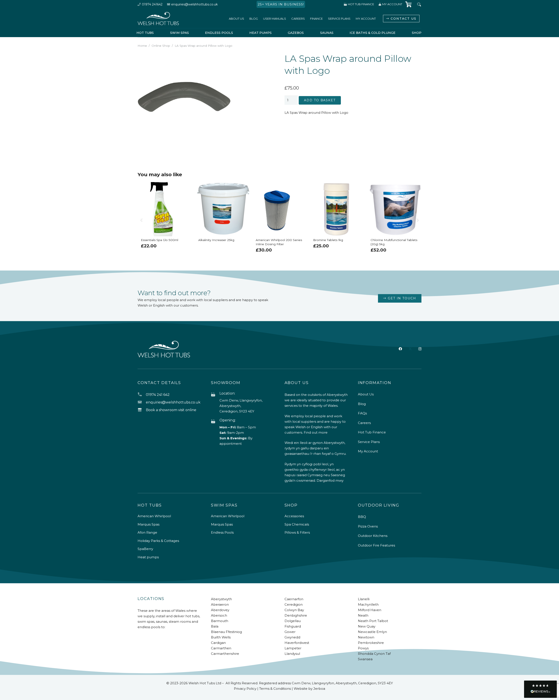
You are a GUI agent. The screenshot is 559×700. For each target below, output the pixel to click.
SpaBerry (145, 549)
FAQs (362, 413)
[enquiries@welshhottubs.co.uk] (142, 402)
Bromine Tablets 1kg (328, 240)
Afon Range (147, 532)
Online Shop (161, 45)
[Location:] (215, 394)
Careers (364, 423)
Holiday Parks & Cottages (158, 541)
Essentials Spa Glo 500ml (159, 240)
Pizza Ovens (368, 526)
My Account (368, 451)
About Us (366, 394)
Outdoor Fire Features (376, 545)
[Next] (417, 220)
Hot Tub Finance (372, 432)
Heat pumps (148, 557)
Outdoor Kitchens (372, 536)
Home (142, 45)
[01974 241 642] (142, 394)
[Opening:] (215, 421)
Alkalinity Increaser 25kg (216, 240)
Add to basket (320, 100)
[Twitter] (410, 349)
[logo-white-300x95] (158, 18)
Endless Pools (222, 532)
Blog (362, 404)
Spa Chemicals (297, 524)
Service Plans (369, 442)
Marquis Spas (148, 524)
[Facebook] (400, 348)
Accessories (294, 516)
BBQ (362, 517)
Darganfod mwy (330, 480)
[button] (268, 59)
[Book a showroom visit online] (142, 410)
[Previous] (142, 220)
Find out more (316, 432)
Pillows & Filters (297, 532)
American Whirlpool (154, 516)
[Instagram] (419, 349)
